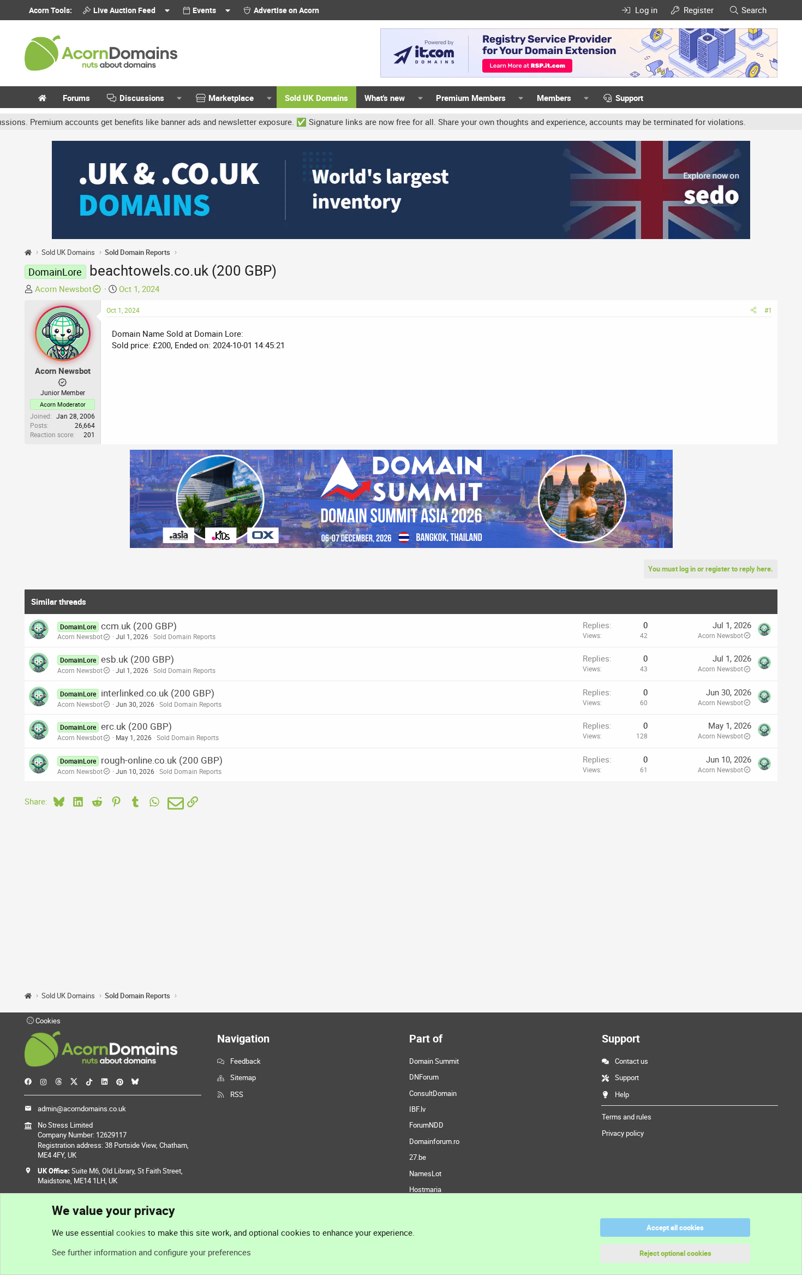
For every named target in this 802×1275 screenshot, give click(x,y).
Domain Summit (434, 1061)
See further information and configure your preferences (151, 1252)
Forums (76, 97)
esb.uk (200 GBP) (137, 659)
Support (629, 97)
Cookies (47, 1021)
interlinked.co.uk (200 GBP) (157, 693)
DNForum (424, 1077)
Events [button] (204, 10)
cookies (131, 1232)
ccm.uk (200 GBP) (139, 625)
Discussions (141, 97)
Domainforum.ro (434, 1141)
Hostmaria (425, 1189)
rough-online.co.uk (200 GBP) (162, 760)
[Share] (753, 310)
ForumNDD (426, 1125)
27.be (417, 1157)
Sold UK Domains (316, 97)
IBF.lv (417, 1109)
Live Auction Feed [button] (124, 10)
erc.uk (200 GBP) (136, 726)
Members (554, 97)
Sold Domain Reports (184, 636)
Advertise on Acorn (286, 10)
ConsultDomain (433, 1093)
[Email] (173, 803)
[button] (179, 98)
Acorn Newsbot (63, 288)
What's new (384, 97)
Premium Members (471, 97)
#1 (768, 310)
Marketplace (231, 97)
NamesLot (425, 1173)
